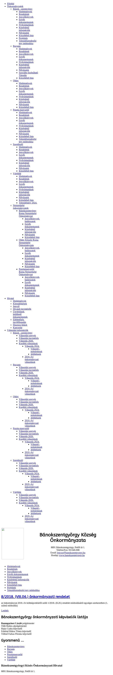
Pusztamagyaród (14, 654)
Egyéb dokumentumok (26, 20)
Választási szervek (27, 335)
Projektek (23, 38)
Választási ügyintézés (29, 338)
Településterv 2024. (28, 202)
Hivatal (10, 298)
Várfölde (17, 173)
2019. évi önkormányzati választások (32, 359)
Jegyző (16, 306)
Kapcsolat (17, 327)
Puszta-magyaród (21, 110)
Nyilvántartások (26, 25)
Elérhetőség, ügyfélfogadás (19, 320)
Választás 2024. (32, 346)
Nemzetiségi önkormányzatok (21, 206)
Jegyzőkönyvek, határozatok (32, 220)
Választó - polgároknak (36, 350)
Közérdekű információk (24, 28)
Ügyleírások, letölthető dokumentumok (20, 314)
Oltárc (16, 80)
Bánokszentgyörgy (16, 646)
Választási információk (17, 330)
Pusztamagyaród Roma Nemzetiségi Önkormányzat (27, 272)
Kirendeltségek (20, 303)
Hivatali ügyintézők (22, 309)
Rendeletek (24, 14)
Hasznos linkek (20, 325)
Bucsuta (16, 46)
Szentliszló (18, 144)
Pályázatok (24, 33)
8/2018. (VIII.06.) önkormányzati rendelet (35, 597)
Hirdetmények (25, 11)
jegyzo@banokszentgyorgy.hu (71, 552)
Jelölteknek (36, 354)
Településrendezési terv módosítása (27, 42)
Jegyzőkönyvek (26, 17)
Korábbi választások (28, 343)
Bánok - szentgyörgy (22, 9)
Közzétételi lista (26, 35)
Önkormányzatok (15, 6)
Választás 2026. (26, 341)
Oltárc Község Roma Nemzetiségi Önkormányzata (28, 242)
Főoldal (10, 3)
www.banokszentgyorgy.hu (72, 555)
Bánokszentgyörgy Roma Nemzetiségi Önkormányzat (27, 213)
